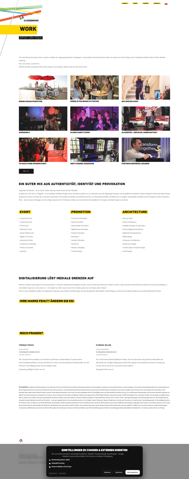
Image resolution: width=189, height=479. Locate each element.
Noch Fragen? (31, 333)
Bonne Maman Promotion (30, 101)
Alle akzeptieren (132, 472)
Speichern (119, 472)
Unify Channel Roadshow (82, 164)
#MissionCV (24, 132)
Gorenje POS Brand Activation (84, 101)
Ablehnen (107, 472)
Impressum (62, 473)
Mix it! (26, 171)
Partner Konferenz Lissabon (135, 164)
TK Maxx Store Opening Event (32, 164)
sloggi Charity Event (80, 132)
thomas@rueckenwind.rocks (29, 352)
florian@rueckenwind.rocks (106, 352)
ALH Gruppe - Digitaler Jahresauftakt (139, 132)
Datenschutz (53, 473)
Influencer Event (130, 101)
